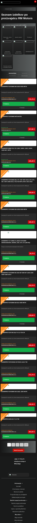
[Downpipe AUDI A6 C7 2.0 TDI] (18, 415)
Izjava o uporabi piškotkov (18, 509)
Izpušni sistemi (18, 37)
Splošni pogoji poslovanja (18, 503)
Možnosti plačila (18, 492)
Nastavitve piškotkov (19, 511)
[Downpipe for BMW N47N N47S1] (18, 112)
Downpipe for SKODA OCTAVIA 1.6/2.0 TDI (14, 362)
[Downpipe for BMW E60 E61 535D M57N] (18, 298)
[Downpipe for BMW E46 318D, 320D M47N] (18, 386)
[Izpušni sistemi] (18, 30)
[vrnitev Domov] (2, 9)
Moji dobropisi (18, 520)
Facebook (15, 470)
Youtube (21, 470)
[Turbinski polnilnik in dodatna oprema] (7, 59)
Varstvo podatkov (18, 506)
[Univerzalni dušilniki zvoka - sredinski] (18, 45)
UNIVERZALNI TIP (29, 51)
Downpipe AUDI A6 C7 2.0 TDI (10, 419)
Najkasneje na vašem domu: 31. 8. (8, 99)
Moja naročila (18, 517)
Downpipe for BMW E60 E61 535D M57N (13, 302)
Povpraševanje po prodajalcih (18, 494)
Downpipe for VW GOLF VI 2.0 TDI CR (13, 332)
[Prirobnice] (29, 30)
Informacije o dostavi (18, 489)
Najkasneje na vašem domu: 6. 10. (8, 431)
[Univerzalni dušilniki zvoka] (7, 45)
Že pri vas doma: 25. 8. (6, 130)
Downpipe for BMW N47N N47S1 (11, 116)
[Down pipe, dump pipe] (7, 30)
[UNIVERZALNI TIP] (29, 45)
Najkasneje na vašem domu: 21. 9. (8, 285)
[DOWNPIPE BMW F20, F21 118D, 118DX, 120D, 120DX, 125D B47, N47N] (18, 143)
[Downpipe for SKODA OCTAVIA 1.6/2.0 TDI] (18, 357)
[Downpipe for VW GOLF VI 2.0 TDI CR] (18, 328)
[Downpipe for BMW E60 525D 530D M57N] (18, 81)
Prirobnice (29, 37)
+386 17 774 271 (19, 459)
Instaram (18, 470)
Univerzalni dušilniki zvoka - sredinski (18, 53)
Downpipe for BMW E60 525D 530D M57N (14, 86)
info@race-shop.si (20, 461)
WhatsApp (17, 464)
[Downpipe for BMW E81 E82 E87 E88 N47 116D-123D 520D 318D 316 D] (18, 267)
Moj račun (18, 514)
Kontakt (18, 486)
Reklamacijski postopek (18, 497)
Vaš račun (30, 2)
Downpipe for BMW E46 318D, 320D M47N (14, 391)
